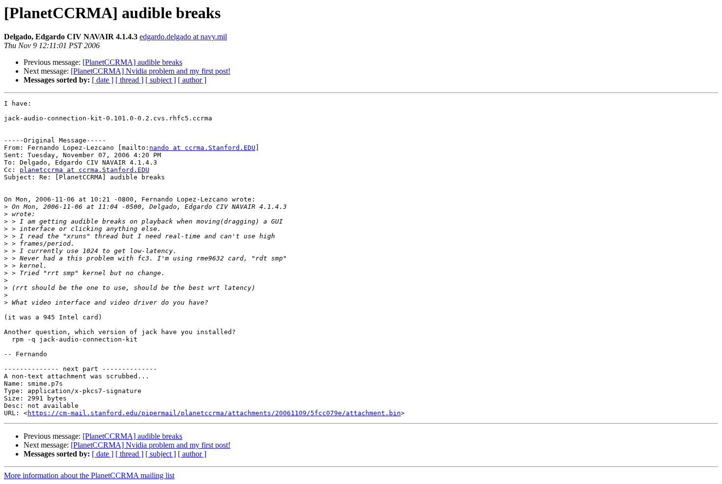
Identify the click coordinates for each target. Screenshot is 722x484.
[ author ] (192, 80)
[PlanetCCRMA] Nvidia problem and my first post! (150, 71)
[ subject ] (160, 80)
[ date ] (102, 80)
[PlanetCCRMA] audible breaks (132, 62)
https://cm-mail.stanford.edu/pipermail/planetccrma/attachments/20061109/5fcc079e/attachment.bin (214, 413)
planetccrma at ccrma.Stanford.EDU (84, 169)
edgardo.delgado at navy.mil (183, 36)
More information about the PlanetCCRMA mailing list (89, 475)
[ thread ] (129, 80)
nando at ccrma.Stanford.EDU (202, 147)
